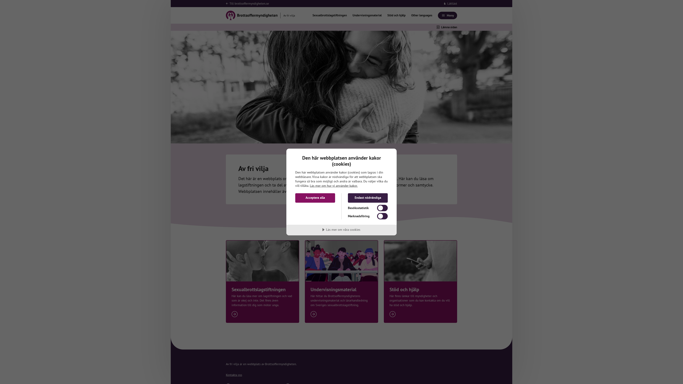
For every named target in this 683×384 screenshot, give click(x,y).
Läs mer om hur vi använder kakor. (334, 186)
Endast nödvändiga (368, 198)
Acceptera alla (315, 198)
